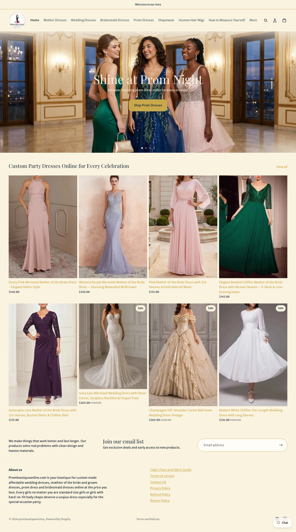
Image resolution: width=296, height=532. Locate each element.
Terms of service (162, 476)
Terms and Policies (148, 519)
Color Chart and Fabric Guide (171, 470)
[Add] (70, 271)
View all (281, 167)
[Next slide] (289, 92)
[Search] (265, 20)
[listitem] (253, 20)
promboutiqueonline (32, 519)
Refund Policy (160, 494)
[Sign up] (280, 445)
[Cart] (284, 20)
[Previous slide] (7, 92)
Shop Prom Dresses (148, 105)
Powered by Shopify (58, 519)
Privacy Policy (160, 488)
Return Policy (160, 501)
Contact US (158, 482)
